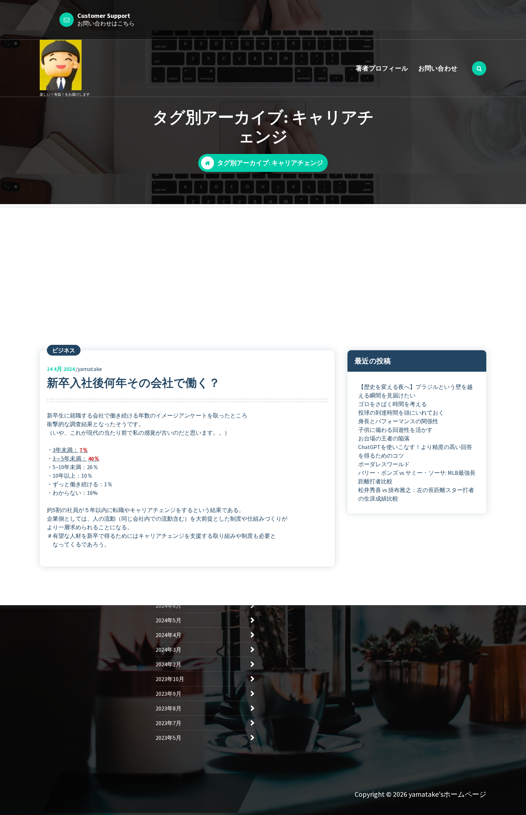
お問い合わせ (438, 68)
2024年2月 (168, 664)
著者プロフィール (382, 68)
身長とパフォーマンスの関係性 (398, 421)
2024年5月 (168, 620)
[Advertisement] (263, 258)
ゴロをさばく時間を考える (392, 404)
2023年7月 (168, 723)
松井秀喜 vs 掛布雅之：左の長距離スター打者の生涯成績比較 (416, 494)
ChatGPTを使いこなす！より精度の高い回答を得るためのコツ (415, 451)
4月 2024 (61, 368)
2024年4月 (168, 634)
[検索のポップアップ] (479, 68)
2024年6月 (168, 605)
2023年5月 (168, 737)
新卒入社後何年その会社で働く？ (133, 383)
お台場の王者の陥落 (384, 438)
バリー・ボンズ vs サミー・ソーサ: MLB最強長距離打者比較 (417, 477)
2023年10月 (170, 679)
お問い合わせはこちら (106, 23)
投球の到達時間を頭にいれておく (401, 412)
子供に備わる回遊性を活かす (395, 429)
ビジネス (63, 350)
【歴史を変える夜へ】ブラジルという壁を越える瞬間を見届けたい (415, 391)
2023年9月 (168, 693)
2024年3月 (168, 649)
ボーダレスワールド (384, 464)
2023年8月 (168, 708)
